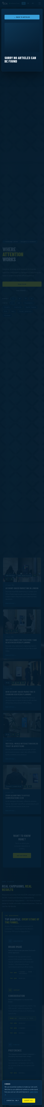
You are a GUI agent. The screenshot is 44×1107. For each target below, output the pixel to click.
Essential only (13, 1100)
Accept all (28, 1100)
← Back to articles (22, 17)
